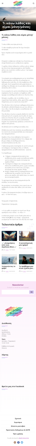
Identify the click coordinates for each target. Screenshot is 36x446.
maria (7, 250)
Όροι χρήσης (18, 434)
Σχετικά (18, 418)
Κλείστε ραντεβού (18, 426)
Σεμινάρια (18, 422)
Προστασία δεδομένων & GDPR (18, 430)
